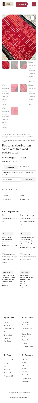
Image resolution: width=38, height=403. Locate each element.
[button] (32, 18)
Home (4, 134)
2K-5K (4, 140)
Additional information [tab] (10, 190)
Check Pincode (28, 179)
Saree (8, 134)
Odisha (13, 134)
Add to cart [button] (7, 234)
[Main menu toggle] (34, 4)
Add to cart (11, 167)
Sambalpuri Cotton (21, 134)
